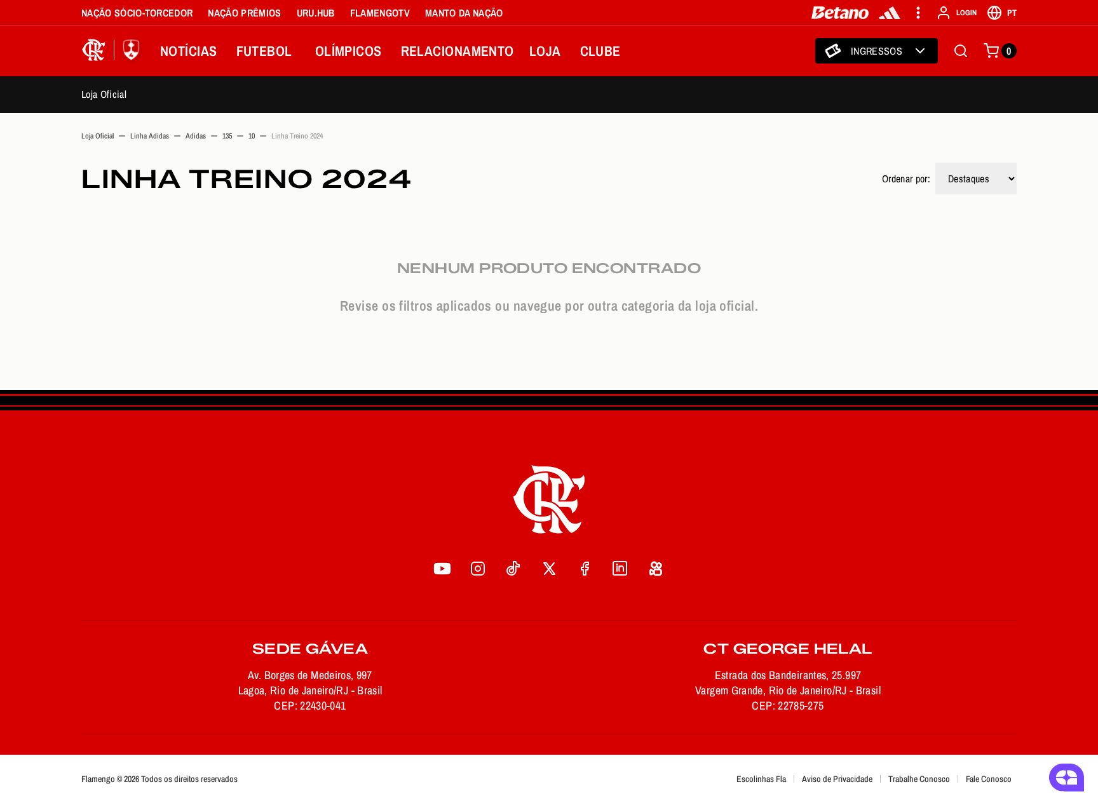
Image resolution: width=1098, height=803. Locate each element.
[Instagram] (478, 568)
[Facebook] (584, 568)
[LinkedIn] (620, 568)
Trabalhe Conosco (919, 779)
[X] (549, 568)
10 (251, 136)
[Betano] (840, 12)
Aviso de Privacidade (837, 779)
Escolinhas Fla (761, 779)
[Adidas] (889, 12)
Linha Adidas (149, 136)
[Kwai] (655, 568)
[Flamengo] (113, 51)
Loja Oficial (103, 94)
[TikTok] (513, 568)
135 (227, 136)
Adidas (196, 136)
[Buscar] (960, 51)
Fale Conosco (989, 779)
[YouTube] (442, 568)
